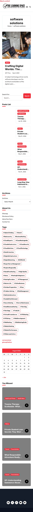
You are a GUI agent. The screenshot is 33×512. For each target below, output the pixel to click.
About (7, 62)
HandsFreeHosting (9, 271)
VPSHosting (24, 314)
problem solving (9, 291)
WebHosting (8, 322)
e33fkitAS (22, 260)
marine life (7, 283)
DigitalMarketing (9, 260)
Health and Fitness (23, 111)
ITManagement (23, 279)
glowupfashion (7, 342)
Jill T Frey (8, 73)
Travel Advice (22, 146)
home (6, 275)
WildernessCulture (10, 334)
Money (20, 128)
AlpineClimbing (9, 232)
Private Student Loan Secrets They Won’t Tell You (23, 135)
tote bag (24, 307)
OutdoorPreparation (10, 287)
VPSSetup (7, 318)
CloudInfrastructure (10, 244)
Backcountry (8, 236)
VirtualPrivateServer (10, 314)
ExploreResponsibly (10, 268)
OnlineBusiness (19, 283)
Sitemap (5, 213)
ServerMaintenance (23, 303)
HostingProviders (9, 279)
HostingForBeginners (18, 275)
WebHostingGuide (21, 322)
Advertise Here (7, 219)
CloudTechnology (23, 248)
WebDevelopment (19, 318)
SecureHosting (8, 303)
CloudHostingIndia (22, 240)
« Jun (4, 377)
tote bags (7, 310)
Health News (21, 113)
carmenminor (6, 340)
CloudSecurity (25, 244)
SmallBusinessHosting (10, 307)
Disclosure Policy (7, 216)
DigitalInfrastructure (10, 256)
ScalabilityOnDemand (10, 299)
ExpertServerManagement (12, 264)
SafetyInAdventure (10, 295)
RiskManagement (23, 291)
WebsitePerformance (10, 330)
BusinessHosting (21, 236)
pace (22, 287)
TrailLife (16, 310)
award (20, 232)
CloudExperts (8, 240)
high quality (23, 271)
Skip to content (5, 1)
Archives (5, 198)
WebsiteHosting (9, 326)
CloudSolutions (8, 248)
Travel (20, 143)
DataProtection (9, 252)
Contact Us (6, 222)
